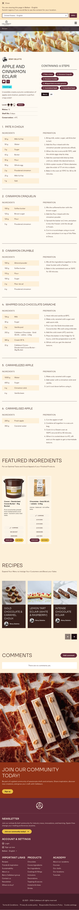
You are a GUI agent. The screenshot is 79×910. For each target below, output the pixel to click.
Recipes (4, 28)
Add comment (68, 655)
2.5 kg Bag (39, 519)
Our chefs (57, 868)
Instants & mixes (34, 885)
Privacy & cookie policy (29, 905)
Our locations (58, 872)
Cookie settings (70, 905)
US (51, 94)
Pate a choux (48, 74)
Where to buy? (8, 885)
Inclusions (31, 875)
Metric (45, 94)
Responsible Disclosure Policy (51, 905)
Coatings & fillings (35, 872)
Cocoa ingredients (35, 865)
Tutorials (56, 875)
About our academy (61, 862)
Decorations (32, 878)
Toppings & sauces (35, 882)
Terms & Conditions (10, 905)
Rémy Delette (15, 59)
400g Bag (39, 536)
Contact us (6, 878)
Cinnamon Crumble (51, 79)
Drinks (30, 888)
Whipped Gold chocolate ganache (55, 83)
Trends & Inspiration (10, 865)
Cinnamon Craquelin (65, 74)
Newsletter (6, 882)
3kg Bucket (14, 532)
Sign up (7, 791)
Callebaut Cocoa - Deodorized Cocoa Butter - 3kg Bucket (25, 347)
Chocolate (32, 862)
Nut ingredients (34, 868)
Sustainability (7, 868)
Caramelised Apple (69, 88)
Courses (56, 865)
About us (5, 872)
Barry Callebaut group (11, 875)
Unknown (14, 536)
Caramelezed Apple (51, 88)
